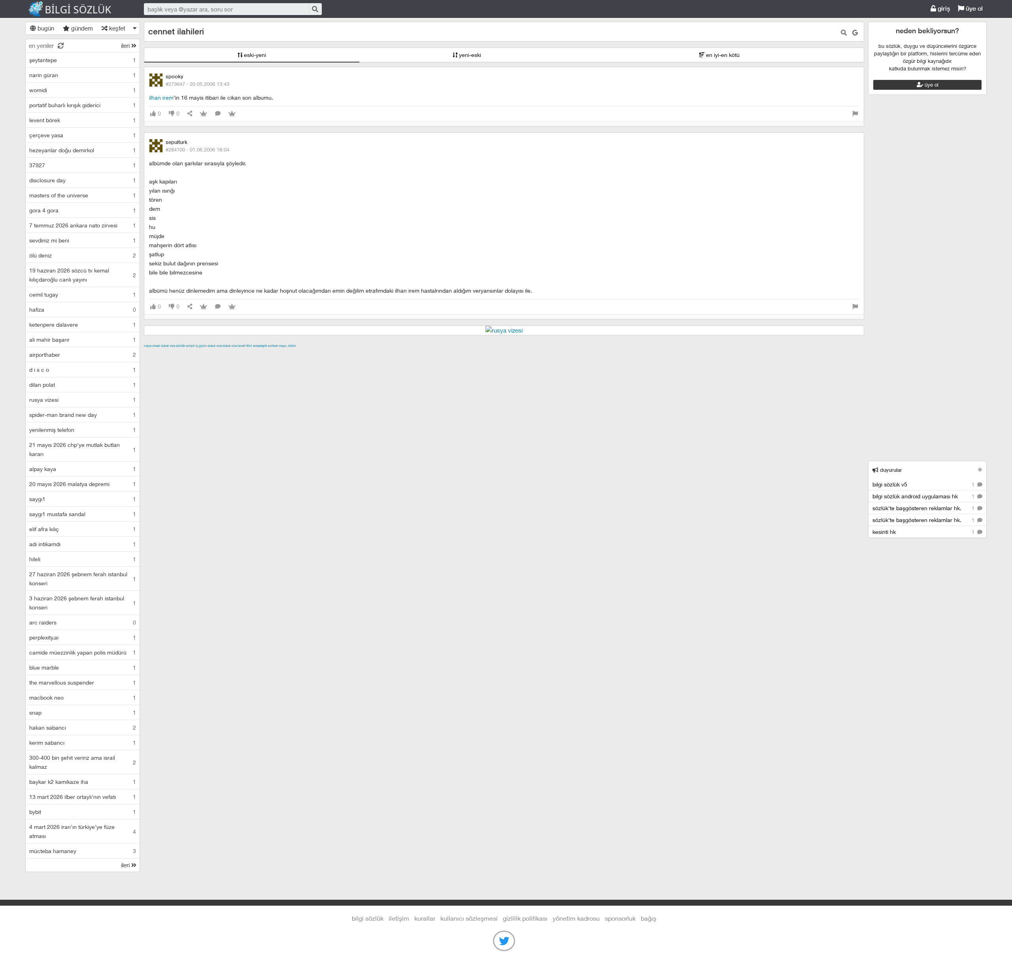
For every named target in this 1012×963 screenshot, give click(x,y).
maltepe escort (196, 354)
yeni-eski (469, 54)
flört (249, 346)
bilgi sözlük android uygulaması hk (924, 496)
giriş (943, 8)
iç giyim (201, 346)
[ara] (315, 8)
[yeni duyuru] (980, 469)
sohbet (273, 346)
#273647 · (197, 84)
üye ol (973, 8)
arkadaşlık (260, 346)
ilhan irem (161, 97)
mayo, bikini (287, 346)
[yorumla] (218, 114)
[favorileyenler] (232, 113)
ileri (126, 45)
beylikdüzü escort (562, 354)
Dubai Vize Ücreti (234, 346)
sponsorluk (620, 918)
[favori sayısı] (203, 113)
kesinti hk (924, 531)
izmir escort (159, 354)
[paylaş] (189, 113)
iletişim (399, 918)
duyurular (890, 470)
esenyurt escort (517, 354)
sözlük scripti (185, 346)
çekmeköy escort (341, 354)
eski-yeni (254, 54)
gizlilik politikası (525, 918)
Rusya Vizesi (152, 346)
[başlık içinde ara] (844, 32)
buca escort (233, 354)
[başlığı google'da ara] (855, 32)
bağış (648, 918)
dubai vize (168, 346)
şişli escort (480, 354)
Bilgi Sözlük (76, 9)
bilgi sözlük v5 (924, 484)
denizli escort (268, 354)
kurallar (424, 918)
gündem (81, 28)
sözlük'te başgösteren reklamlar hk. (924, 508)
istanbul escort (444, 354)
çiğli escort (301, 354)
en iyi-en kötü (722, 54)
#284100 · (197, 149)
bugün (45, 28)
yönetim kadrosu (576, 918)
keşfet (116, 28)
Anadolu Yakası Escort (395, 354)
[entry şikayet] (855, 113)
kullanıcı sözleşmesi (469, 918)
